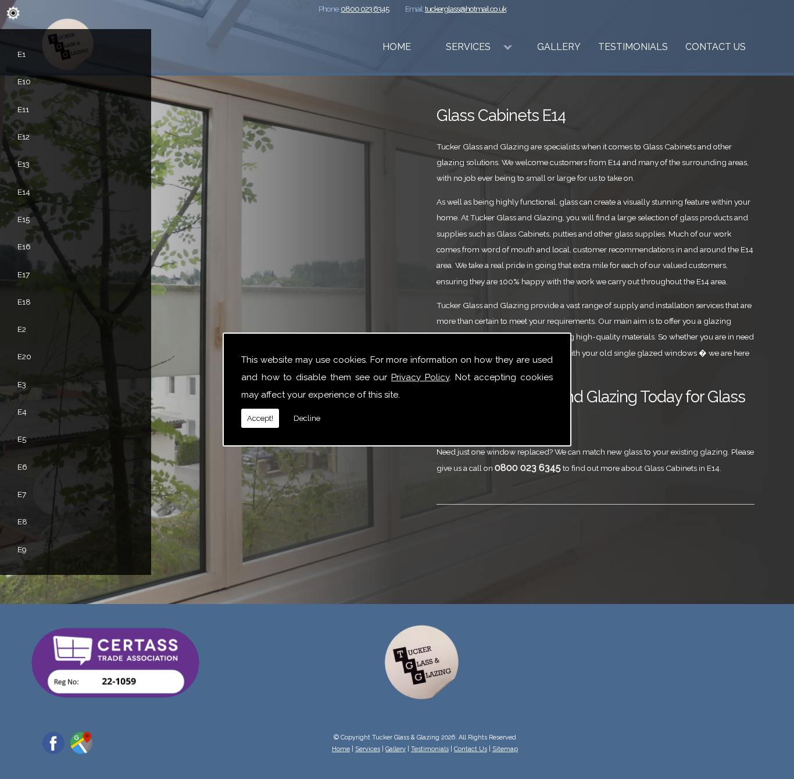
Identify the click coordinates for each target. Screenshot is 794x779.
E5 (21, 439)
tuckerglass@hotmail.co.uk (465, 8)
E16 (24, 246)
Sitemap (505, 749)
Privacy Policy (420, 377)
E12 (23, 136)
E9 (22, 549)
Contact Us (715, 46)
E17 (23, 274)
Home (396, 46)
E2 (21, 329)
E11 (23, 109)
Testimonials (633, 46)
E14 (23, 191)
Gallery (559, 46)
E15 (23, 219)
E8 (22, 521)
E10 (24, 81)
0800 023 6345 (365, 8)
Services (468, 46)
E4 (22, 411)
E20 (24, 356)
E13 (23, 164)
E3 (21, 384)
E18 (24, 301)
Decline (307, 418)
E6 (22, 466)
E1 (21, 54)
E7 (21, 494)
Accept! (260, 418)
